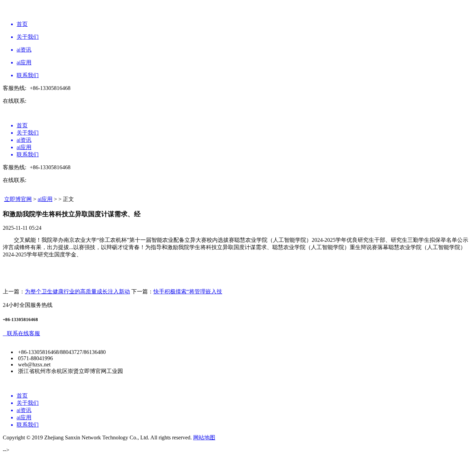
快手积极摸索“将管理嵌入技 (187, 291)
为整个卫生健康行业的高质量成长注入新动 (77, 291)
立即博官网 (18, 199)
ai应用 (45, 199)
